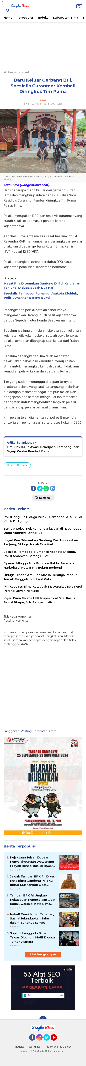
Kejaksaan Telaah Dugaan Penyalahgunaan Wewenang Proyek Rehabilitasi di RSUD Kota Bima (32, 861)
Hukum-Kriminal (17, 465)
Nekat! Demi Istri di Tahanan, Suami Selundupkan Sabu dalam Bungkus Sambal (32, 918)
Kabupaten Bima (65, 17)
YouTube (56, 1042)
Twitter (48, 1042)
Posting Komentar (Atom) (39, 731)
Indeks (43, 17)
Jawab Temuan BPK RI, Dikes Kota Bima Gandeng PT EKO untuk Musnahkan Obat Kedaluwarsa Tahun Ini (32, 880)
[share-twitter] (40, 488)
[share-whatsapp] (46, 488)
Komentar (45, 497)
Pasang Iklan (34, 1046)
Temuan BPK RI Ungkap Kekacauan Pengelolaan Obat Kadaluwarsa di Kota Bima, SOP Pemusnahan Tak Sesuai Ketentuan (32, 899)
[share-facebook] (33, 488)
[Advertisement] (43, 46)
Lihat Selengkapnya (42, 954)
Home (8, 17)
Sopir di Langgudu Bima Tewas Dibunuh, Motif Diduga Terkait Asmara (32, 937)
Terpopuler (25, 17)
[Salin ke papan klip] (52, 488)
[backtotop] (43, 1019)
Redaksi (19, 1046)
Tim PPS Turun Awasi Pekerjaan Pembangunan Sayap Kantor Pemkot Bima (43, 449)
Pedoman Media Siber (58, 1046)
